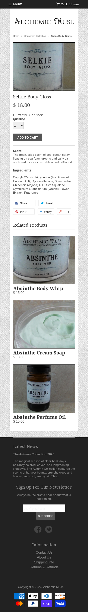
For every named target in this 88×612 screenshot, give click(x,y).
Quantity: (19, 119)
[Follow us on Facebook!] (38, 531)
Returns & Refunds (44, 567)
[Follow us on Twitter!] (49, 531)
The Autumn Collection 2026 (33, 454)
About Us (44, 557)
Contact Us (44, 552)
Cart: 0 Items (70, 4)
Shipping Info (44, 562)
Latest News (25, 446)
